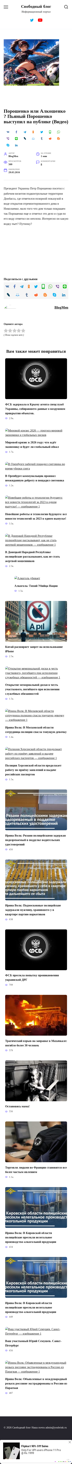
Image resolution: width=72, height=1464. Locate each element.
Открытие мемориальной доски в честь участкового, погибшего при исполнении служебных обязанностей (32, 689)
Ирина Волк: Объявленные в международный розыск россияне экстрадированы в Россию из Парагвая (36, 1383)
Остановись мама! (17, 1106)
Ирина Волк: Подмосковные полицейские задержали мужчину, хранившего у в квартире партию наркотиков (33, 910)
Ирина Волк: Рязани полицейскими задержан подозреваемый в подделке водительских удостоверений (35, 840)
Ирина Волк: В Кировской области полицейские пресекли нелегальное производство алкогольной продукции (30, 1237)
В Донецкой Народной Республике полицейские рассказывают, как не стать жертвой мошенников (32, 557)
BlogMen (61, 307)
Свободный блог (36, 6)
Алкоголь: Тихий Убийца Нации (36, 585)
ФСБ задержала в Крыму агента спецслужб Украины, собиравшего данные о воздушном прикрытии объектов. (35, 409)
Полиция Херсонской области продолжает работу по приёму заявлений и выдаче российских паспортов (33, 770)
